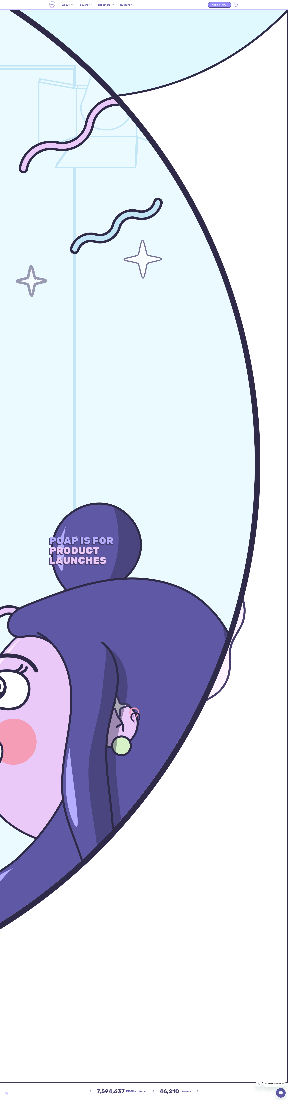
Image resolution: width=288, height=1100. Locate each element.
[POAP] (52, 4)
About (66, 4)
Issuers (84, 4)
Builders (125, 4)
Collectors (104, 4)
